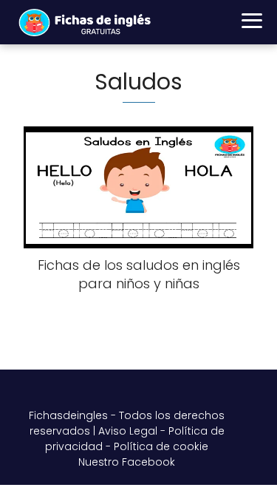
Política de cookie (161, 446)
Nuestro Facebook (126, 462)
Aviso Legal (127, 431)
